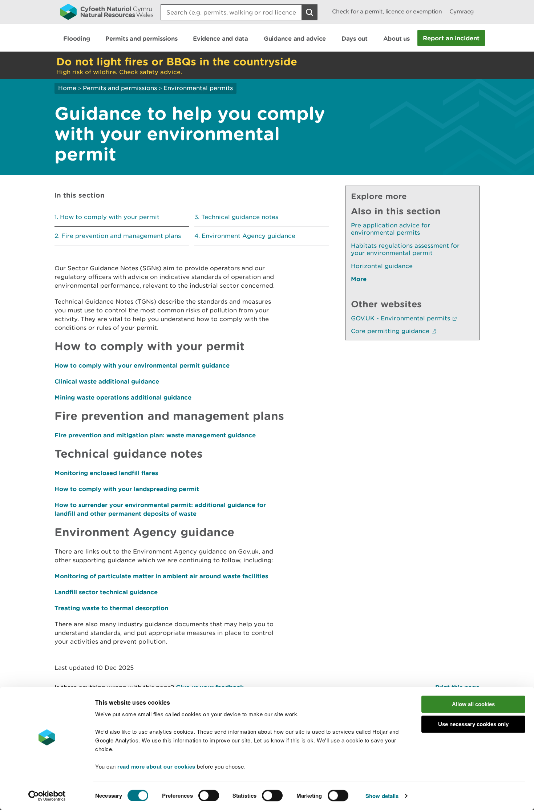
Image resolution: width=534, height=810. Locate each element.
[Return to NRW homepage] (106, 11)
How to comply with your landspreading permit (126, 488)
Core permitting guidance (390, 331)
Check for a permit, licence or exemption (387, 11)
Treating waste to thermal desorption (111, 607)
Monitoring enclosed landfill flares (106, 472)
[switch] (208, 795)
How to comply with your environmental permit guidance (142, 365)
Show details (382, 796)
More (359, 278)
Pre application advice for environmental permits (390, 229)
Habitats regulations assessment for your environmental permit (405, 249)
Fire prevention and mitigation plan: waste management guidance (155, 435)
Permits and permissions (120, 88)
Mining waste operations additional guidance (122, 397)
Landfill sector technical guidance (106, 591)
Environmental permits (198, 88)
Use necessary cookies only (473, 724)
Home (67, 88)
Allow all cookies (473, 704)
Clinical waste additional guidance (106, 381)
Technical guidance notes (239, 216)
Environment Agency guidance (248, 235)
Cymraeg (461, 11)
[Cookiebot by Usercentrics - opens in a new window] (47, 795)
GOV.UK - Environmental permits (400, 318)
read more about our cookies (156, 766)
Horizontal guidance (382, 266)
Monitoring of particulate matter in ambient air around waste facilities (161, 575)
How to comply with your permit (109, 216)
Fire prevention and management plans (121, 235)
